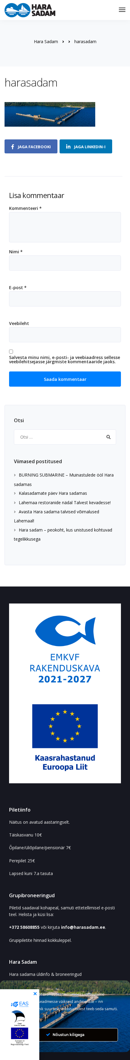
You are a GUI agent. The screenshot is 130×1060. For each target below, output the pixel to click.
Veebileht (19, 323)
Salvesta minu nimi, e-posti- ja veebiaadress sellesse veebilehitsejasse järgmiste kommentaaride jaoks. (64, 359)
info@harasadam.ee (83, 927)
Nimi (16, 252)
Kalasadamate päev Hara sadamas (53, 493)
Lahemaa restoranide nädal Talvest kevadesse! (65, 502)
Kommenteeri (25, 208)
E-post (18, 288)
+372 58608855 (25, 927)
